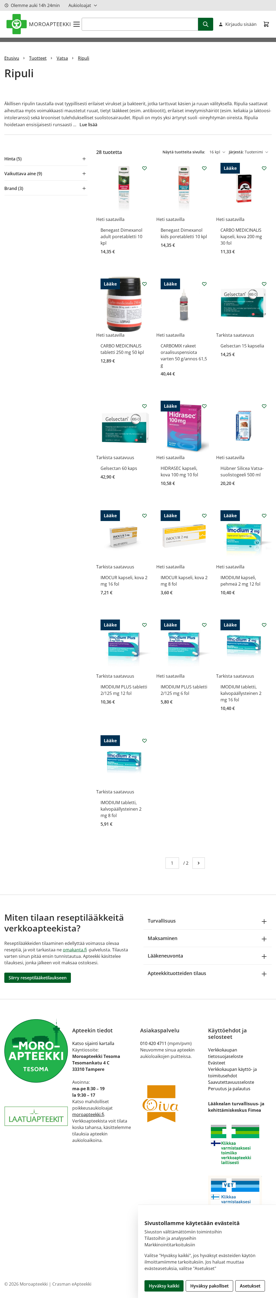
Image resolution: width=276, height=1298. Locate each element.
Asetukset (250, 1286)
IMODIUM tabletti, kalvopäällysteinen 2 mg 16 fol (240, 693)
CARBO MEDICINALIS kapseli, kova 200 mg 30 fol (241, 236)
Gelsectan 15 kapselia (242, 346)
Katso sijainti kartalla (93, 1043)
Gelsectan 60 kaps (119, 468)
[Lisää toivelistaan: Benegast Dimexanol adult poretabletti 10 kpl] (144, 168)
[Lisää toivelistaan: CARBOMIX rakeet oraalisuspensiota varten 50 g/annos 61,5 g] (204, 284)
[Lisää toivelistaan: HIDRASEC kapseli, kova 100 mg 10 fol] (204, 406)
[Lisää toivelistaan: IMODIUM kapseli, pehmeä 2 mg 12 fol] (264, 515)
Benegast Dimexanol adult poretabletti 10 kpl (121, 236)
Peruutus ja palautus (229, 1089)
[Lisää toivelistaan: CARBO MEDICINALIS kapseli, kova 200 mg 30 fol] (264, 168)
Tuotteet (38, 58)
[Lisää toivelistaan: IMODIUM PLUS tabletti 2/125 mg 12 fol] (144, 625)
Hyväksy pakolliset (209, 1286)
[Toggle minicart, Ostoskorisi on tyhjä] (266, 24)
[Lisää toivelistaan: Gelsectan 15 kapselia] (264, 284)
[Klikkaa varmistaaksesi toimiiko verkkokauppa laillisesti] (240, 1144)
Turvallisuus (162, 920)
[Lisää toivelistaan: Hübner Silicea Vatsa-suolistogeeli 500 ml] (264, 406)
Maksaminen (162, 938)
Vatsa (62, 58)
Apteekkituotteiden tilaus (177, 973)
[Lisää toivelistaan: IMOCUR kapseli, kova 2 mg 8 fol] (204, 515)
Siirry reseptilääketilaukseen (38, 978)
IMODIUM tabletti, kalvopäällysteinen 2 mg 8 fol (121, 809)
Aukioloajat (79, 5)
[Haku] (205, 24)
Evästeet (216, 1063)
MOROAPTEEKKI (50, 24)
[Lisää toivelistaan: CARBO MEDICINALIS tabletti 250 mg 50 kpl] (144, 284)
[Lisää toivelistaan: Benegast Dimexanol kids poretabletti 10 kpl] (204, 168)
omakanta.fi (75, 950)
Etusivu (11, 58)
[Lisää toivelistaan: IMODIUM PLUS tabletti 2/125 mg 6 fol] (204, 625)
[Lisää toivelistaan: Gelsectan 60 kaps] (144, 406)
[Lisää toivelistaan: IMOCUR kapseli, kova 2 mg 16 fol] (144, 515)
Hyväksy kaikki (164, 1286)
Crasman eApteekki (71, 1284)
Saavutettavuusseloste (231, 1082)
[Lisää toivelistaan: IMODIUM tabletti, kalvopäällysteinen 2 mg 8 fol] (144, 740)
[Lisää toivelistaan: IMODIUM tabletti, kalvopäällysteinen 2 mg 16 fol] (264, 625)
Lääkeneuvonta (165, 955)
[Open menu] (76, 24)
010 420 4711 (153, 1043)
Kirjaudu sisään (241, 24)
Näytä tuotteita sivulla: (184, 151)
